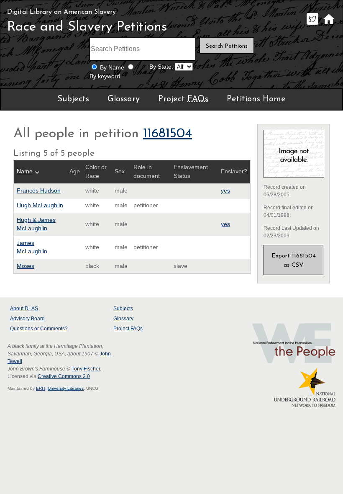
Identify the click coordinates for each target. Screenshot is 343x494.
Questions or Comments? (39, 329)
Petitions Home (256, 99)
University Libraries (66, 388)
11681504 (167, 134)
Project (183, 99)
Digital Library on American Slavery (61, 12)
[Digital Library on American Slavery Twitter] (312, 24)
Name (25, 171)
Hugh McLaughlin (40, 205)
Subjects (73, 99)
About (24, 308)
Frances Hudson (39, 191)
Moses (25, 266)
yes (225, 191)
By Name (112, 67)
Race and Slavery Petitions (87, 27)
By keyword (105, 76)
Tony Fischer (86, 369)
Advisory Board (27, 319)
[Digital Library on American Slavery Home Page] (328, 24)
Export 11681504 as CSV (293, 260)
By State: (161, 67)
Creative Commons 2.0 (64, 376)
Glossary (124, 99)
